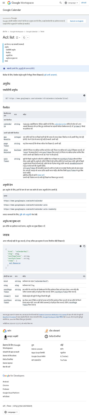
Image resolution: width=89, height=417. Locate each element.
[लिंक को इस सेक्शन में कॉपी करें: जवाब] (11, 235)
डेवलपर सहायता (8, 363)
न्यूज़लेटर (63, 353)
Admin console (37, 349)
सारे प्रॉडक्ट (6, 397)
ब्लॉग (61, 349)
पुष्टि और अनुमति (25, 214)
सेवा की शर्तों (6, 367)
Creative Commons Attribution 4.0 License (53, 315)
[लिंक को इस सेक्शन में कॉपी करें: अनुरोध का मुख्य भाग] (22, 221)
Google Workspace (16, 31)
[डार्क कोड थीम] (84, 95)
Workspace (27, 2)
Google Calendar (12, 10)
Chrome (6, 385)
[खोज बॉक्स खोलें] (60, 2)
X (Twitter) (64, 356)
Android (6, 382)
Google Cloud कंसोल (38, 356)
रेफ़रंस (42, 31)
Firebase (6, 389)
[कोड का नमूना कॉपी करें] (84, 246)
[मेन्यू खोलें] (3, 3)
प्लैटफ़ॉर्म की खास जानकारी (11, 352)
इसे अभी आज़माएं (50, 75)
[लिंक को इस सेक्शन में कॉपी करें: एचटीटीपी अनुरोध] (20, 90)
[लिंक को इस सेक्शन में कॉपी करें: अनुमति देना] (15, 185)
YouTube (63, 360)
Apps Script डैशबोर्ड (38, 353)
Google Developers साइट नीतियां (53, 317)
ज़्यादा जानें (41, 175)
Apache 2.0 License (9, 317)
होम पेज (5, 31)
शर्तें (4, 406)
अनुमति (21, 68)
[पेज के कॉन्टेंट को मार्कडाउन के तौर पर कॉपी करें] (24, 38)
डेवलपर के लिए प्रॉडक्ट (9, 356)
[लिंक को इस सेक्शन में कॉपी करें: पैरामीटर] (12, 107)
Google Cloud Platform (11, 393)
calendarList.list (60, 124)
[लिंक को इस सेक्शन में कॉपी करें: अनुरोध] (12, 84)
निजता (9, 406)
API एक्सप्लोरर (36, 360)
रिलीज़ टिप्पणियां (8, 359)
